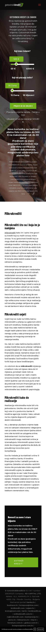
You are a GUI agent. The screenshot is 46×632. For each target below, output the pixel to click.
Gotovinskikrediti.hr (16, 591)
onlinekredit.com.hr (23, 614)
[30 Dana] (12, 90)
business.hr (12, 605)
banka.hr (31, 602)
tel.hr (24, 611)
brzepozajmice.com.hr (22, 626)
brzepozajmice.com (28, 605)
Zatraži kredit (19, 562)
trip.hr (34, 620)
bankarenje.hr (31, 617)
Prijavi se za (23, 106)
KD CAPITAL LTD (33, 594)
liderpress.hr (23, 620)
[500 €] (16, 64)
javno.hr (12, 620)
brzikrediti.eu (34, 611)
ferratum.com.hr (15, 623)
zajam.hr (30, 608)
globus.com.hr (31, 623)
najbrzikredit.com (15, 617)
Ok (35, 629)
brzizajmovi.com (12, 611)
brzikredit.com (18, 608)
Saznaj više (40, 629)
